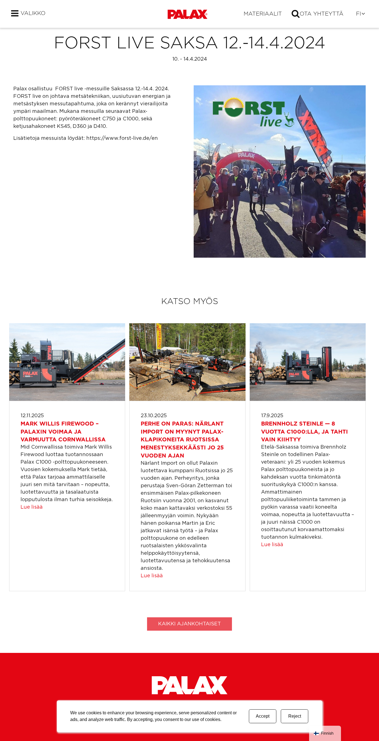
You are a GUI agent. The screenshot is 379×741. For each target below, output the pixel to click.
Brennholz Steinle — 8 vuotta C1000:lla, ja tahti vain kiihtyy (304, 432)
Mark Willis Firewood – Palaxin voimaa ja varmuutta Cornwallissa (63, 432)
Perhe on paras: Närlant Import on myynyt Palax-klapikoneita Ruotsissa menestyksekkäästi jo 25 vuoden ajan (182, 440)
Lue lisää (32, 507)
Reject (294, 716)
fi (358, 14)
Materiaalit (263, 14)
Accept (262, 716)
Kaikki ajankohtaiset (189, 623)
